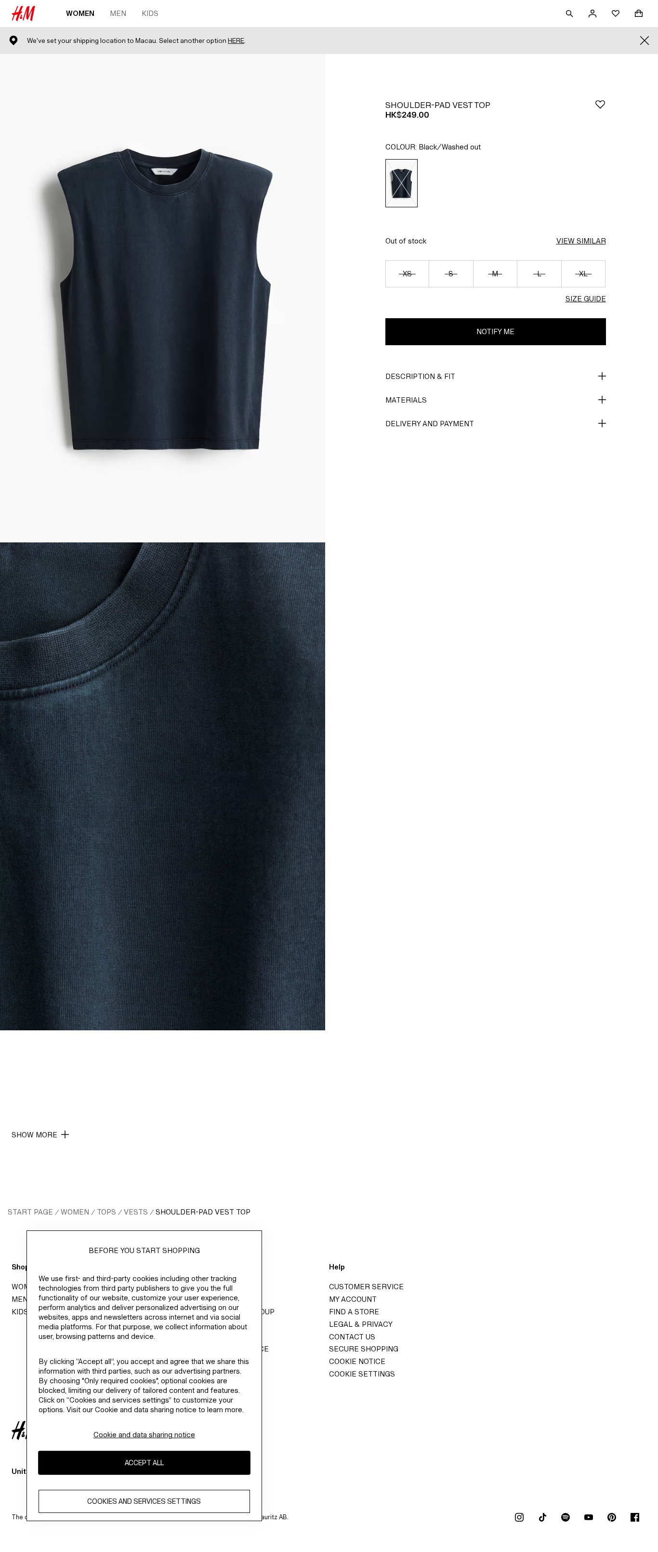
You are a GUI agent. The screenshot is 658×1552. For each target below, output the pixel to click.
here (236, 40)
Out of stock (405, 241)
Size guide (586, 299)
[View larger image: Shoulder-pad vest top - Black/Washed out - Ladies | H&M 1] (162, 298)
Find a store (354, 1312)
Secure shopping (363, 1349)
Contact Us (352, 1337)
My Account (353, 1299)
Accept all (144, 1462)
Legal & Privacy (361, 1324)
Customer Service (366, 1286)
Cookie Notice (357, 1361)
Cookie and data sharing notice (144, 1435)
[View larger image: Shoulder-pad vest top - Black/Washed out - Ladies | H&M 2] (162, 786)
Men (118, 13)
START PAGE (30, 1212)
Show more (34, 1135)
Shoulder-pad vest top (203, 1212)
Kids (150, 13)
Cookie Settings (362, 1374)
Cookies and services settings (144, 1501)
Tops (106, 1212)
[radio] (401, 183)
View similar (581, 241)
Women (80, 13)
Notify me (495, 331)
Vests (136, 1212)
